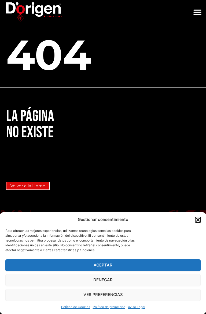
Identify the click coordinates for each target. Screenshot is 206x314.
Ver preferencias (103, 294)
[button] (198, 219)
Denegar (103, 279)
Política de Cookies (75, 307)
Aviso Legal (136, 307)
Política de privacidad (109, 307)
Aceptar (103, 265)
